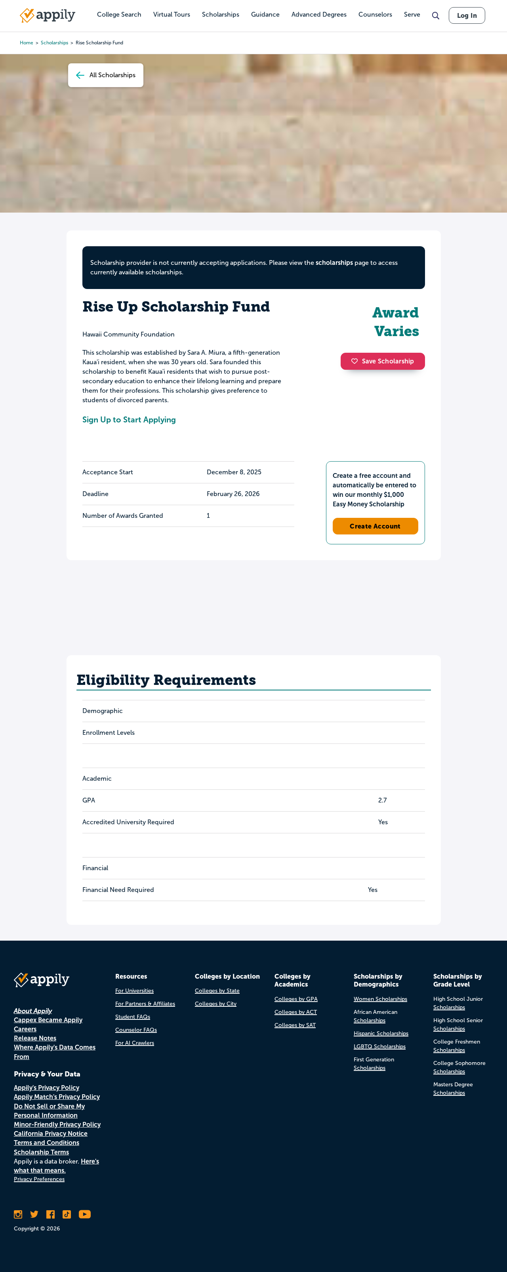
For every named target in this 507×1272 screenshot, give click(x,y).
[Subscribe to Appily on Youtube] (85, 1214)
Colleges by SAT (295, 1025)
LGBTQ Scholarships (380, 1047)
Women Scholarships (380, 999)
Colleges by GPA (296, 999)
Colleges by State (217, 991)
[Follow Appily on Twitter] (34, 1214)
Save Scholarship (388, 361)
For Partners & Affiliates (145, 1004)
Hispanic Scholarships (381, 1033)
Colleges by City (215, 1004)
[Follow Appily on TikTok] (67, 1214)
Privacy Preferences (39, 1179)
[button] (356, 361)
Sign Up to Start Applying (129, 419)
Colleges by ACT (295, 1012)
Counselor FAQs (136, 1030)
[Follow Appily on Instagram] (18, 1214)
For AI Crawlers (134, 1043)
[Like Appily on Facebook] (50, 1214)
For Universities (134, 991)
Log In (467, 15)
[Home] (47, 15)
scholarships (334, 262)
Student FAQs (132, 1017)
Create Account (375, 526)
